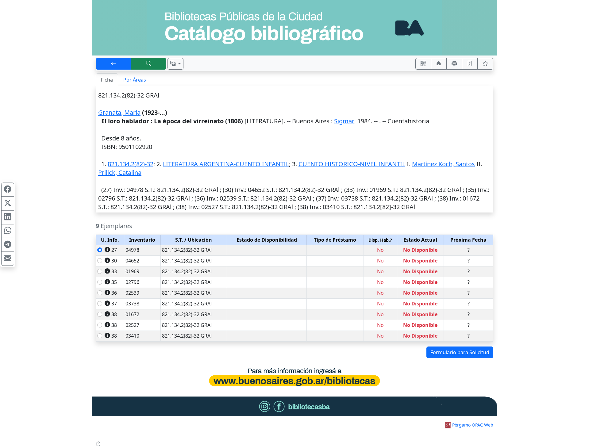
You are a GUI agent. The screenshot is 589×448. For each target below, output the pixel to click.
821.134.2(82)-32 (130, 164)
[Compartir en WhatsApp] (7, 231)
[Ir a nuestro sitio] (439, 64)
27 (114, 250)
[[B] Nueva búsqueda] (149, 64)
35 (114, 282)
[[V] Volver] (113, 64)
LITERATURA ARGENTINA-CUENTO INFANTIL (226, 164)
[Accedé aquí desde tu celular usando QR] (423, 64)
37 (114, 303)
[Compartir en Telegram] (7, 245)
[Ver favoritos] (485, 64)
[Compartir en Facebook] (7, 189)
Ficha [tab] (107, 79)
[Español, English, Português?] (175, 64)
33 (114, 271)
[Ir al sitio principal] (294, 28)
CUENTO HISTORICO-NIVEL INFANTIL (351, 164)
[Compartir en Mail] (7, 258)
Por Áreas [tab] (134, 79)
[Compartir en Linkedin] (7, 217)
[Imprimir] (454, 64)
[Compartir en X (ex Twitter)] (7, 203)
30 (114, 260)
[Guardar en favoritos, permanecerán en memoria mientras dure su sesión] (470, 64)
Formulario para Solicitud (459, 352)
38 (114, 314)
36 (114, 292)
